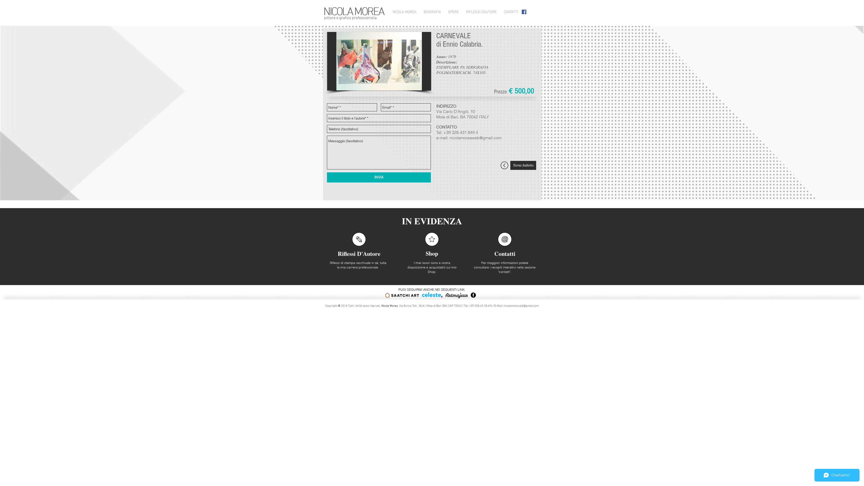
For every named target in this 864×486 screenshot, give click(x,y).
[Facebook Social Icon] (524, 12)
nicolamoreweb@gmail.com (521, 306)
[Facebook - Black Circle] (473, 295)
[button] (379, 61)
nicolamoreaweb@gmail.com (476, 137)
